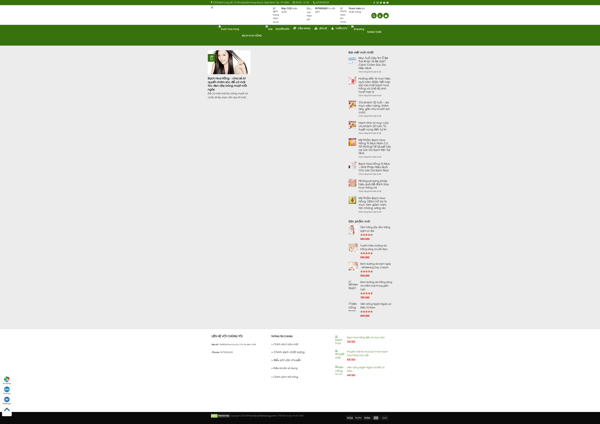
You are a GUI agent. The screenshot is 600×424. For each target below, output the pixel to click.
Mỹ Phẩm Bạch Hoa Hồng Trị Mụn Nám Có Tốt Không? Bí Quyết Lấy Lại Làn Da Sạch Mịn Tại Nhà (375, 146)
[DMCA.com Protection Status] (220, 415)
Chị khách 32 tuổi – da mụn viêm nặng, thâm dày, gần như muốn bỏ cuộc (374, 107)
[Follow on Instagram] (378, 3)
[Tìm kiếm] (374, 15)
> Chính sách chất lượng (288, 352)
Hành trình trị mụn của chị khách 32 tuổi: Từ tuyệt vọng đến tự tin (373, 126)
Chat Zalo (7, 393)
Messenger (7, 403)
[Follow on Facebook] (374, 3)
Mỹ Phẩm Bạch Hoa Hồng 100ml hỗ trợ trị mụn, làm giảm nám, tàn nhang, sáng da (373, 202)
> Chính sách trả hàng (284, 376)
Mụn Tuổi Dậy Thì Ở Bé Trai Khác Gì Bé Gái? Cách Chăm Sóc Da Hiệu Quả (373, 62)
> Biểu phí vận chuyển (286, 360)
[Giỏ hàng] (386, 15)
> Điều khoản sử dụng (284, 368)
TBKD (301, 415)
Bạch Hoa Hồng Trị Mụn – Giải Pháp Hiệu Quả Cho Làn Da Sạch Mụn (374, 167)
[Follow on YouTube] (387, 3)
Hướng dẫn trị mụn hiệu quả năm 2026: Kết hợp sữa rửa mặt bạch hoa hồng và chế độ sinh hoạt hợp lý (374, 85)
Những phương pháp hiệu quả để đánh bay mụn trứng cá (374, 184)
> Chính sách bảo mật (284, 344)
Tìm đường (7, 383)
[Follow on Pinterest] (384, 3)
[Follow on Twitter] (381, 3)
